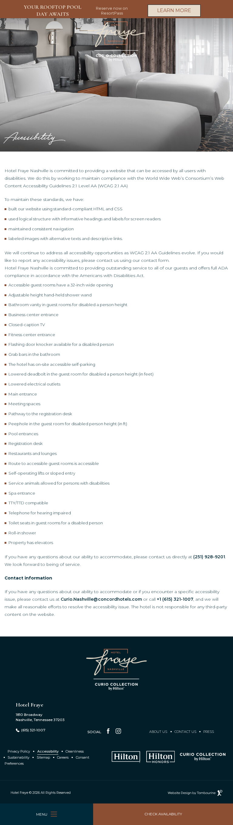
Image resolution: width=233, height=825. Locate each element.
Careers (63, 757)
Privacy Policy (19, 751)
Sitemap (43, 757)
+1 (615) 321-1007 (175, 599)
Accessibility (48, 751)
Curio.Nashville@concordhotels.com (101, 599)
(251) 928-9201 (209, 556)
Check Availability (163, 809)
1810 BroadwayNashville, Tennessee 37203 (40, 717)
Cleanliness (75, 751)
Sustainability (18, 757)
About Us (158, 732)
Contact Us (185, 732)
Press (208, 732)
